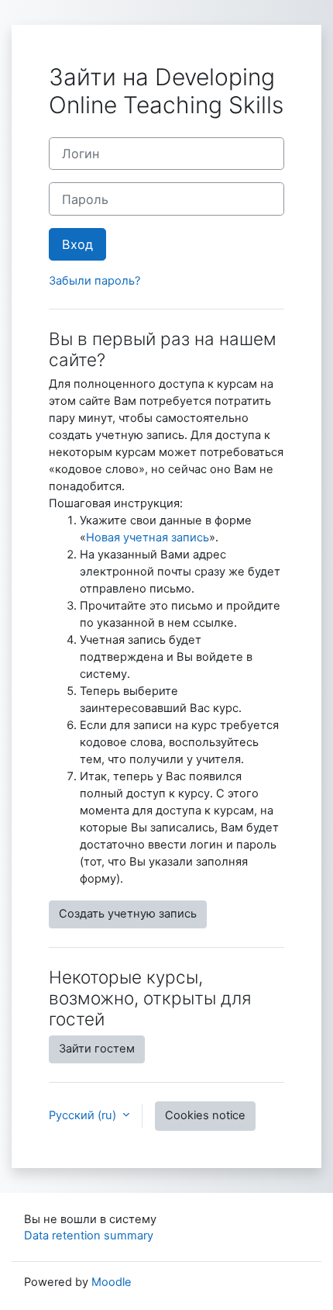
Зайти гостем (97, 1049)
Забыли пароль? (94, 281)
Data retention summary (88, 1236)
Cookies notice (205, 1115)
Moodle (111, 1282)
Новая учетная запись (147, 537)
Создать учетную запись (128, 914)
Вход (77, 244)
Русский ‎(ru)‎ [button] (84, 1115)
